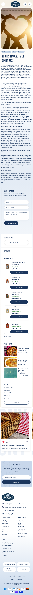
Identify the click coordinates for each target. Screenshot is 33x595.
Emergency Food (7, 548)
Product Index (22, 533)
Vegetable (21, 51)
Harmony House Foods (16, 583)
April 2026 (7, 398)
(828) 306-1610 (21, 507)
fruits (18, 121)
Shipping (4, 521)
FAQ (3, 529)
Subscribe (16, 482)
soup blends (22, 133)
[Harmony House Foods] (8, 497)
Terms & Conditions (16, 579)
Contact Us (5, 526)
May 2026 (7, 395)
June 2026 (7, 393)
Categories (21, 536)
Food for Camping (7, 543)
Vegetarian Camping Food (8, 552)
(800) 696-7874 (9, 510)
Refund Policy (21, 576)
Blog (19, 523)
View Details (19, 272)
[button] (3, 4)
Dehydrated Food (7, 545)
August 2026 (8, 387)
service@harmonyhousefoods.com (15, 504)
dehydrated (24, 97)
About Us (21, 521)
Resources (5, 532)
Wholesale (5, 523)
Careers (4, 555)
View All (16, 402)
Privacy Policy (12, 576)
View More (7, 336)
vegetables (6, 121)
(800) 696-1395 (10, 507)
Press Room (21, 526)
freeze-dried (5, 99)
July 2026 (7, 390)
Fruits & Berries (6, 51)
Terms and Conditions (21, 530)
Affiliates (4, 534)
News (14, 51)
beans (12, 121)
